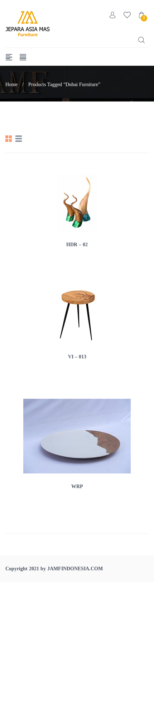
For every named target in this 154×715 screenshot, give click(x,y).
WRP (77, 486)
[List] (18, 138)
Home (11, 84)
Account (113, 15)
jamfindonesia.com (75, 568)
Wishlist (127, 15)
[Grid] (8, 138)
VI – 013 (77, 356)
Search (141, 40)
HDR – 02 (77, 244)
